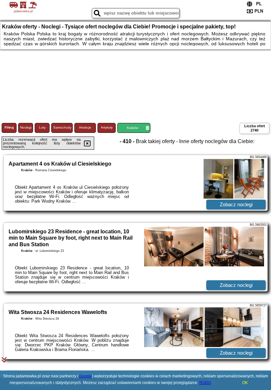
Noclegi (25, 127)
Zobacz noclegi (236, 204)
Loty (42, 127)
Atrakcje (85, 127)
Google (85, 376)
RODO (205, 382)
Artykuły (107, 127)
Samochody (62, 127)
